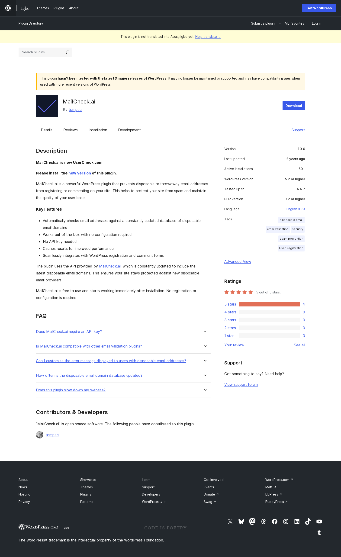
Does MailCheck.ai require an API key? (69, 331)
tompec (75, 109)
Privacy (24, 502)
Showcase (88, 480)
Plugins (85, 494)
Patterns (86, 502)
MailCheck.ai (110, 266)
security (297, 229)
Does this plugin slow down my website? (71, 390)
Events (209, 487)
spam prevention (291, 238)
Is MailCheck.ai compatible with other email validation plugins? (89, 346)
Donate (211, 494)
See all (299, 345)
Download (294, 106)
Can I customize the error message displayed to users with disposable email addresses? (111, 361)
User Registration (291, 248)
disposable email (291, 220)
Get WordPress (319, 8)
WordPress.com (279, 480)
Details (46, 130)
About (23, 480)
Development (129, 130)
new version (79, 173)
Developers (151, 494)
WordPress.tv (154, 502)
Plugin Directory (31, 23)
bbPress (273, 494)
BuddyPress (276, 502)
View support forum (241, 384)
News (23, 487)
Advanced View (237, 261)
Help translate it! (208, 37)
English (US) (295, 209)
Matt (270, 487)
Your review (234, 345)
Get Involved (214, 480)
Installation (98, 130)
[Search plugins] (67, 52)
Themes (86, 487)
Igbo (66, 527)
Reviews (70, 130)
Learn (146, 480)
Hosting (24, 494)
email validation (277, 229)
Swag (210, 502)
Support (298, 130)
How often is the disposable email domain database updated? (89, 375)
